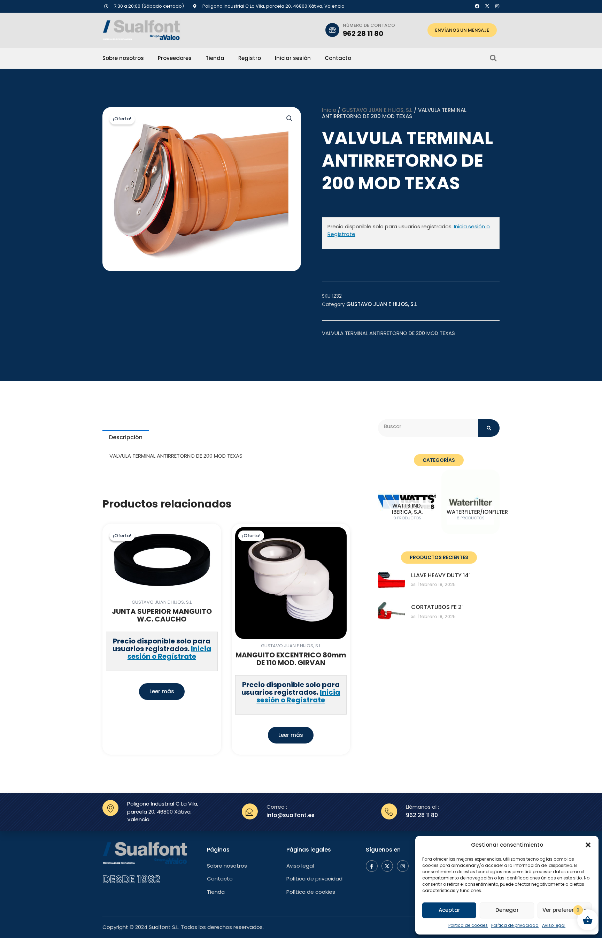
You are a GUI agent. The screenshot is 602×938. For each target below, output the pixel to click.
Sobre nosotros (123, 58)
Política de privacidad (515, 925)
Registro (249, 58)
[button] (588, 844)
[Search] (489, 428)
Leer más (161, 691)
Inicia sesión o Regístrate (169, 652)
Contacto (338, 58)
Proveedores (175, 58)
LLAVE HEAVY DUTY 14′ (440, 575)
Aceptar (449, 910)
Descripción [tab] (125, 437)
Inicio (329, 110)
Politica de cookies (468, 925)
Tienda (215, 58)
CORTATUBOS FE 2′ (437, 607)
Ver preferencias (564, 910)
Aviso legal (553, 925)
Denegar (507, 910)
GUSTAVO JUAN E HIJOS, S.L (377, 110)
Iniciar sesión (293, 58)
